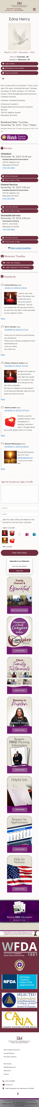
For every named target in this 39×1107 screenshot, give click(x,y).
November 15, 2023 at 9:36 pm (17, 447)
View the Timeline (13, 263)
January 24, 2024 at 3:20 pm (16, 288)
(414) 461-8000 (8, 168)
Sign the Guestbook (11, 73)
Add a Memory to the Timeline (14, 68)
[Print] (3, 78)
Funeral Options (9, 1053)
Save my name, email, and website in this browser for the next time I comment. (18, 521)
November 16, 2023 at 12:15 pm (17, 410)
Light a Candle (10, 64)
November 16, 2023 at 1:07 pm (16, 366)
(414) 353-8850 (8, 229)
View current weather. (20, 248)
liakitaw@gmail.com (25, 458)
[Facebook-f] (18, 1094)
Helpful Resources (10, 1067)
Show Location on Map (12, 180)
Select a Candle (9, 528)
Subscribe (19, 571)
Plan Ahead (7, 1064)
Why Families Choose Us (12, 1050)
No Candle (8, 547)
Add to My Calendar (11, 176)
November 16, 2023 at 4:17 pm (16, 330)
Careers (6, 1074)
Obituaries (7, 1070)
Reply (3, 319)
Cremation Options (10, 1057)
